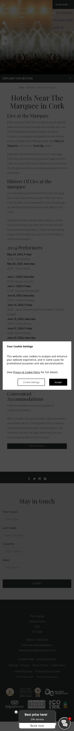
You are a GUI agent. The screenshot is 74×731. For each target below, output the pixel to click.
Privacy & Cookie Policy (26, 372)
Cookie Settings (31, 382)
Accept (58, 382)
